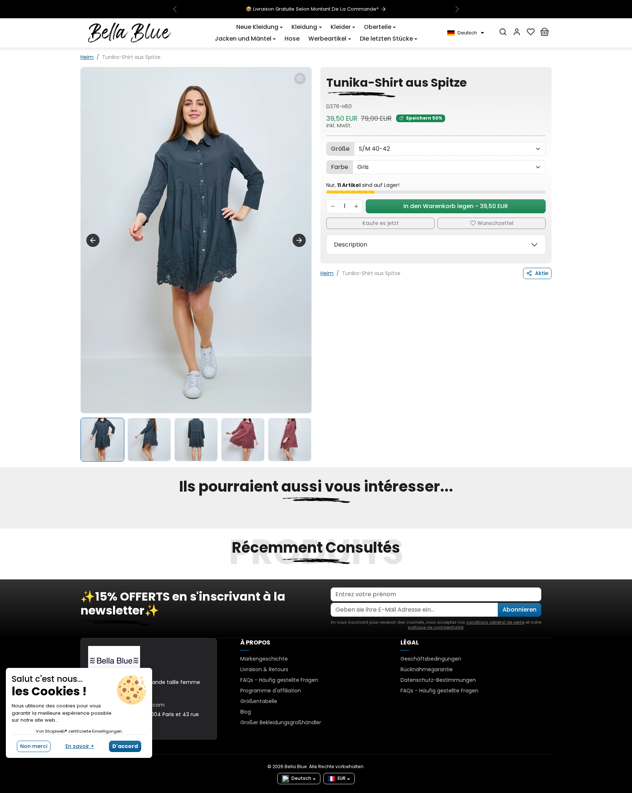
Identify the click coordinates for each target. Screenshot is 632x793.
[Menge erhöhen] (356, 206)
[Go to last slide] (92, 240)
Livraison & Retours (264, 669)
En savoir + (79, 746)
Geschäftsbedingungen (430, 658)
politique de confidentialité (435, 627)
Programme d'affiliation (270, 690)
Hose (292, 38)
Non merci (33, 746)
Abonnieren (520, 609)
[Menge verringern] (332, 206)
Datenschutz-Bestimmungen (438, 680)
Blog (245, 711)
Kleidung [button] (304, 27)
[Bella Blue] (129, 32)
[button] (259, 27)
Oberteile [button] (377, 27)
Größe (340, 148)
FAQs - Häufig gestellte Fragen (279, 680)
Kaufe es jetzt (380, 223)
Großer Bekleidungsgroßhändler (280, 722)
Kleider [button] (341, 27)
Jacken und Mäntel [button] (243, 38)
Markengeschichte (264, 658)
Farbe (339, 167)
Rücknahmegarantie (426, 669)
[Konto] (517, 31)
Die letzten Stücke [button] (386, 38)
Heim (87, 57)
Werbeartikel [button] (327, 38)
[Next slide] (299, 240)
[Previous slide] (81, 524)
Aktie (541, 273)
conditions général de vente (495, 622)
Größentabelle (258, 701)
